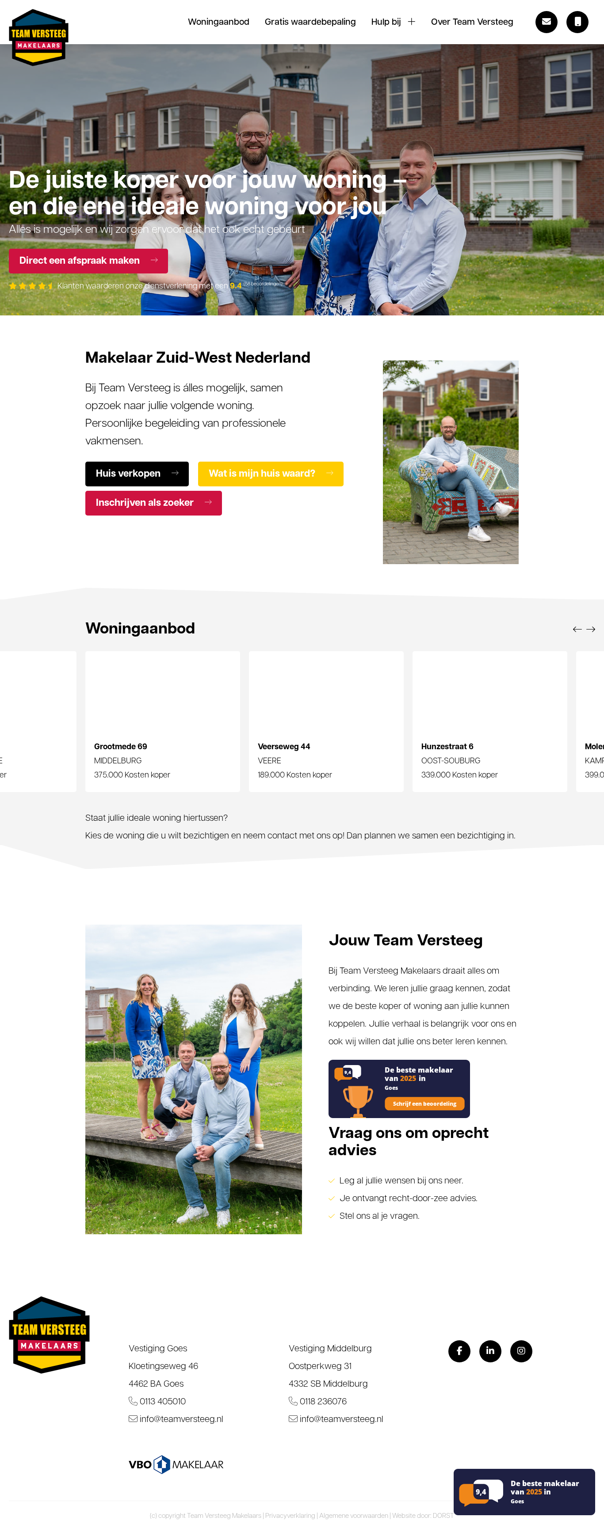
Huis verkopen (129, 474)
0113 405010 (162, 1402)
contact (282, 836)
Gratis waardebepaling (310, 22)
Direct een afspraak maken (80, 261)
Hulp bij (386, 22)
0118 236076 (322, 1402)
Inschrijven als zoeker (146, 503)
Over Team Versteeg (472, 22)
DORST (443, 1516)
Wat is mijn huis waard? (263, 474)
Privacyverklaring (290, 1516)
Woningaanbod (218, 22)
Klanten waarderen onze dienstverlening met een (169, 287)
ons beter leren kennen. (463, 1042)
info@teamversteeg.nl (180, 1419)
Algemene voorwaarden (353, 1516)
